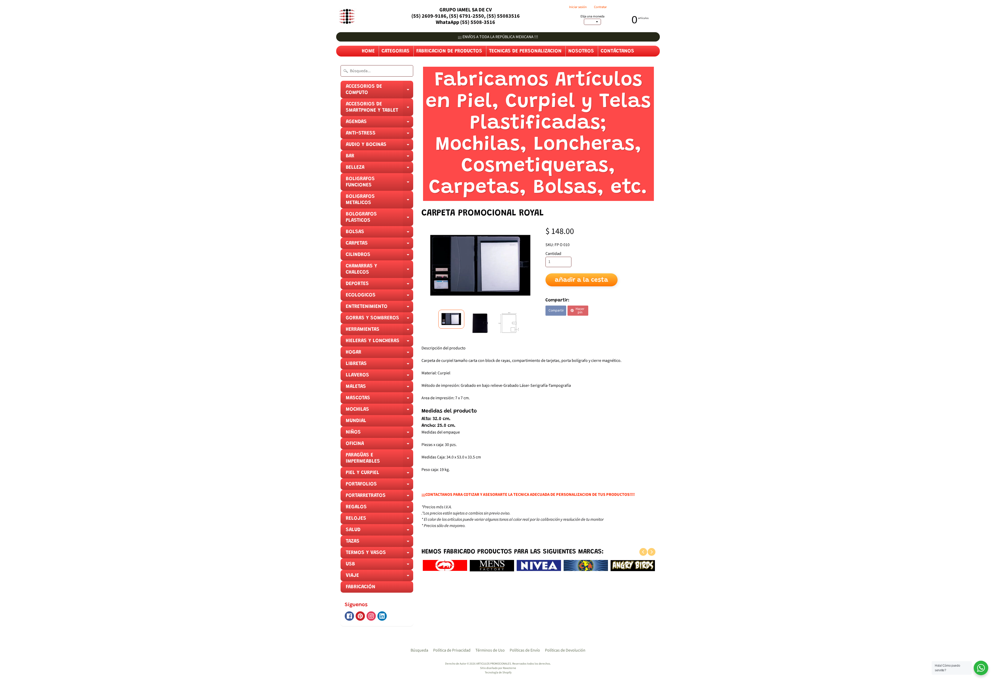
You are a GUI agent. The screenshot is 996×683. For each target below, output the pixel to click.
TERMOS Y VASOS (379, 554)
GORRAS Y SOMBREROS (379, 319)
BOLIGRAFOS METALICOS (379, 201)
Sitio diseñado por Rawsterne (498, 668)
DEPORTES (379, 285)
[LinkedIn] (382, 616)
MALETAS (379, 388)
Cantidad (553, 253)
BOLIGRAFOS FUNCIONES (379, 183)
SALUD (379, 531)
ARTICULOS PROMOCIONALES (493, 664)
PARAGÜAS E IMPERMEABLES (379, 459)
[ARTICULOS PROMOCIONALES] (346, 16)
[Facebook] (349, 616)
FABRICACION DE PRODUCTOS (449, 51)
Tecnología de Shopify (498, 672)
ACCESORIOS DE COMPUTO (379, 91)
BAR (379, 157)
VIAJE (379, 577)
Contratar (600, 7)
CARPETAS (379, 245)
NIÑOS (379, 434)
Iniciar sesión (578, 7)
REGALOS (379, 508)
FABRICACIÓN (360, 587)
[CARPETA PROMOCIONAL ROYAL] (451, 319)
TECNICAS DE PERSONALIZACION (525, 51)
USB (379, 566)
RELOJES (379, 520)
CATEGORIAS (396, 51)
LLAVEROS (379, 377)
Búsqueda (419, 650)
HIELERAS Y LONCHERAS (379, 342)
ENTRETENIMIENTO (379, 308)
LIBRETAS (379, 365)
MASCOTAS (379, 399)
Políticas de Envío (525, 650)
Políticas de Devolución (565, 650)
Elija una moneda (592, 16)
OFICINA (379, 445)
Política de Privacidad (452, 650)
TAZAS (379, 543)
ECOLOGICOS (379, 297)
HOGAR (379, 354)
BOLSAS (379, 233)
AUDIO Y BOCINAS (379, 146)
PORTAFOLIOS (379, 486)
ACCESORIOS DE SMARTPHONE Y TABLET (379, 109)
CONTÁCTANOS (617, 51)
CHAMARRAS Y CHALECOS (379, 270)
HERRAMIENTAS (379, 331)
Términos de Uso (490, 650)
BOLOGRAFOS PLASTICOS (379, 219)
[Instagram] (371, 616)
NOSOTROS (581, 51)
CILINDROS (379, 256)
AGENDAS (379, 123)
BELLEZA (379, 169)
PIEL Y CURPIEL (379, 474)
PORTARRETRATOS (379, 497)
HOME (368, 51)
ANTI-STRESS (379, 135)
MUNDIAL (356, 420)
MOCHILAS (379, 411)
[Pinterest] (360, 616)
